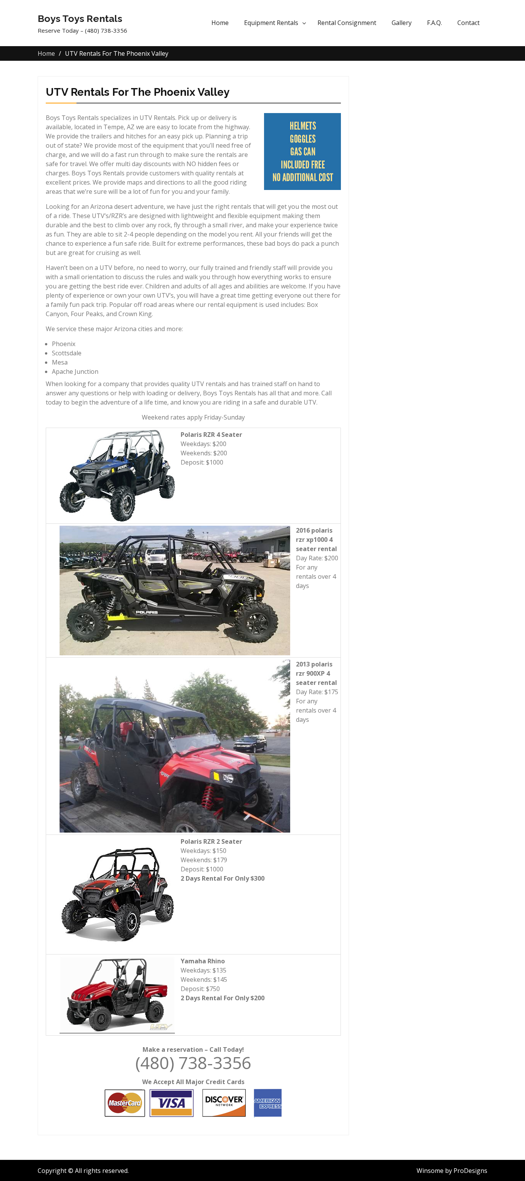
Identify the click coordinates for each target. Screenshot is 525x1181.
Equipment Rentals (271, 22)
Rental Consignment (346, 22)
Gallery (402, 22)
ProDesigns (470, 1170)
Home (220, 22)
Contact (468, 22)
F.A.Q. (434, 22)
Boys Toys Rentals (80, 18)
